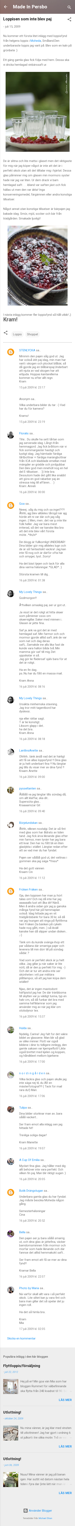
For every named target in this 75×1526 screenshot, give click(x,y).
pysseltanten (27, 788)
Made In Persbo (30, 7)
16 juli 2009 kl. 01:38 (32, 580)
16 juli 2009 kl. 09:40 (32, 811)
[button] (69, 20)
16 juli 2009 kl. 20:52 (32, 1220)
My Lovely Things (30, 592)
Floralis (24, 433)
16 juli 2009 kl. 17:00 (32, 1061)
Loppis (17, 334)
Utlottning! (12, 1412)
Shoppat (32, 334)
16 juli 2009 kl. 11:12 (32, 878)
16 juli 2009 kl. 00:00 (32, 492)
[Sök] (69, 8)
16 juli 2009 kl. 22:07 (32, 1276)
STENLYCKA (27, 350)
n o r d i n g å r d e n (32, 1073)
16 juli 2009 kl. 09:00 (32, 777)
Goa (22, 503)
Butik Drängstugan (31, 1190)
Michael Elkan (45, 1518)
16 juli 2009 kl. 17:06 (32, 1096)
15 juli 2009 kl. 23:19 (32, 422)
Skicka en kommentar (21, 1338)
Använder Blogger (40, 1510)
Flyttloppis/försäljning (21, 1366)
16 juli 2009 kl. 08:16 (32, 686)
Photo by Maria (29, 1288)
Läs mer (65, 1400)
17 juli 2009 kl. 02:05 (32, 1329)
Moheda (35, 41)
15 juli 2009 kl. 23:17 (32, 387)
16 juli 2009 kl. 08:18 (32, 739)
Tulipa (23, 1107)
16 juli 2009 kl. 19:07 (32, 1148)
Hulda (23, 1028)
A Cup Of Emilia (29, 1160)
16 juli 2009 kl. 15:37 (32, 1016)
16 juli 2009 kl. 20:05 (32, 1179)
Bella (22, 1232)
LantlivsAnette (28, 750)
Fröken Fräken (28, 889)
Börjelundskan (28, 823)
